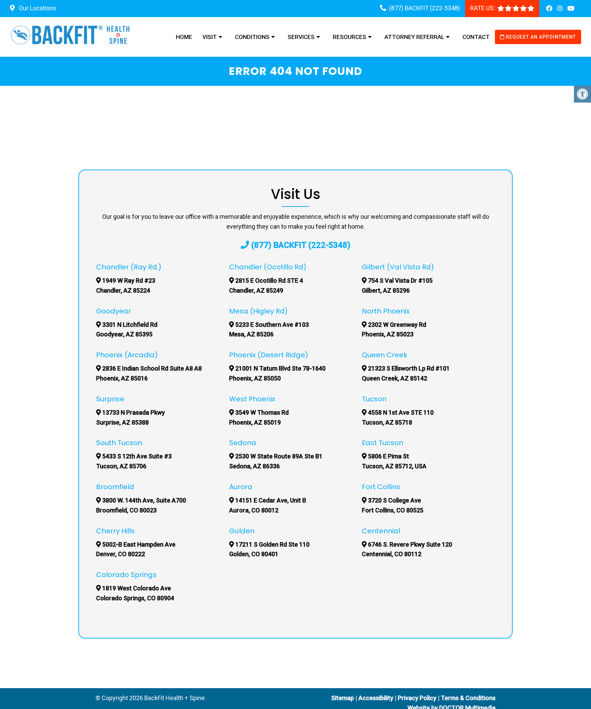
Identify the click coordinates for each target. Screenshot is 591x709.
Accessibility (375, 697)
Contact (476, 37)
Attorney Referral (414, 37)
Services (301, 37)
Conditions (252, 37)
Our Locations (36, 8)
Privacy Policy (418, 697)
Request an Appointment (540, 37)
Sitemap (342, 697)
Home (184, 37)
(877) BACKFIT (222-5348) (424, 8)
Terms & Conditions (468, 697)
